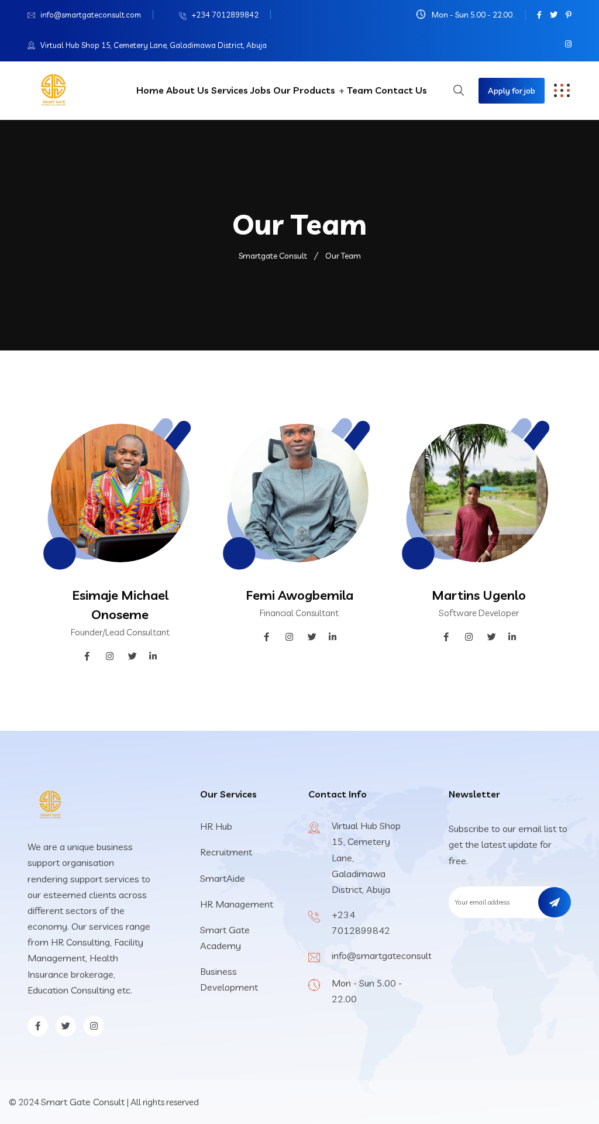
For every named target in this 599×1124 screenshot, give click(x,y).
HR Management (236, 904)
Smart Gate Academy (225, 937)
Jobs (260, 90)
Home (150, 90)
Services (229, 90)
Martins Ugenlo (479, 595)
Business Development (229, 979)
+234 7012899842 (225, 14)
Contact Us (401, 90)
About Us (187, 90)
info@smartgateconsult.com (90, 14)
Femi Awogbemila (299, 595)
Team (360, 90)
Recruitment (226, 852)
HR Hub (216, 826)
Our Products (304, 90)
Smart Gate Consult (83, 1102)
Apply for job (511, 90)
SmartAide (222, 878)
